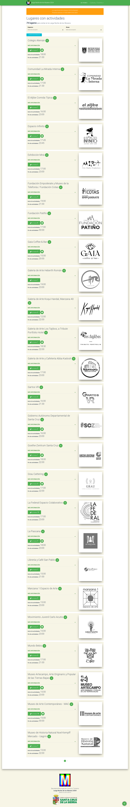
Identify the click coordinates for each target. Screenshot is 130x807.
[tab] (52, 45)
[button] (52, 45)
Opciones (84, 2)
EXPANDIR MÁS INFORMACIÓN (34, 34)
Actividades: (34, 50)
